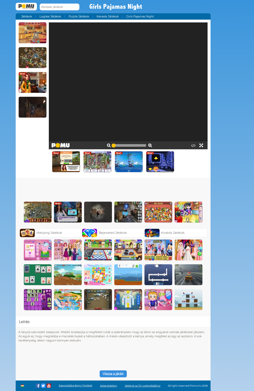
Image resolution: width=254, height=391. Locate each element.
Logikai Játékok (50, 16)
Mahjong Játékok (49, 233)
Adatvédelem (108, 385)
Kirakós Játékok (173, 233)
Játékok (26, 16)
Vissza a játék (113, 374)
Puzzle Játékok (79, 16)
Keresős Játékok (108, 16)
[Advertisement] (113, 189)
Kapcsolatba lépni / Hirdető (75, 385)
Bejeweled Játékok (113, 233)
